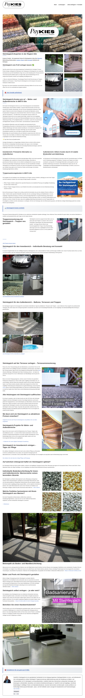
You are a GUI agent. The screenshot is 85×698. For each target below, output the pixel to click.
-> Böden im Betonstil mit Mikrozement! (72, 570)
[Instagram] (16, 694)
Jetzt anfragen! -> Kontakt (74, 4)
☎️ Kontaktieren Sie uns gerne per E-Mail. (17, 670)
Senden (18, 60)
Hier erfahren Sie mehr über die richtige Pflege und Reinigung (16, 458)
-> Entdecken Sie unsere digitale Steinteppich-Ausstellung (15, 441)
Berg (39, 370)
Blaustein (39, 58)
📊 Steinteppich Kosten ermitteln (14, 208)
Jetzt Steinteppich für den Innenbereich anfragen (13, 296)
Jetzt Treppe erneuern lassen (9, 243)
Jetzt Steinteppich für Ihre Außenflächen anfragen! (14, 353)
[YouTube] (18, 694)
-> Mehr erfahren (36, 487)
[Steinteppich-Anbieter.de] (13, 4)
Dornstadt (29, 60)
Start (55, 4)
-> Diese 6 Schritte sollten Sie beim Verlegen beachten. (27, 601)
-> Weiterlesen (6, 504)
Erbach (22, 60)
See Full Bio (16, 688)
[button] (65, 4)
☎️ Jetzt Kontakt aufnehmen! (13, 92)
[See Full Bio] (20, 689)
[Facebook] (14, 694)
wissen (4, 387)
